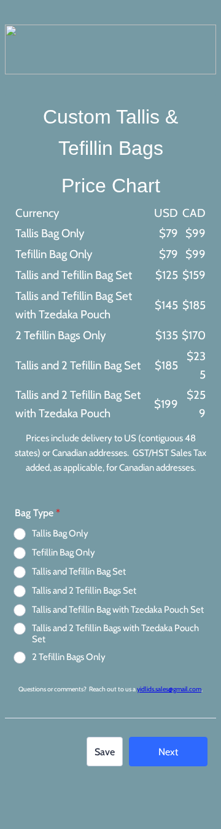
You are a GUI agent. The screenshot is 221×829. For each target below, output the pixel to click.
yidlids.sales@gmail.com (169, 689)
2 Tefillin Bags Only (69, 656)
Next (168, 752)
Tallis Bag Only (60, 533)
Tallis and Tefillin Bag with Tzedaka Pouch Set (118, 609)
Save (105, 752)
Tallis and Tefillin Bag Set (79, 571)
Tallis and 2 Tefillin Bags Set (84, 590)
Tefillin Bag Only (63, 552)
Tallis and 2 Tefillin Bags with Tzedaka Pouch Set (115, 634)
